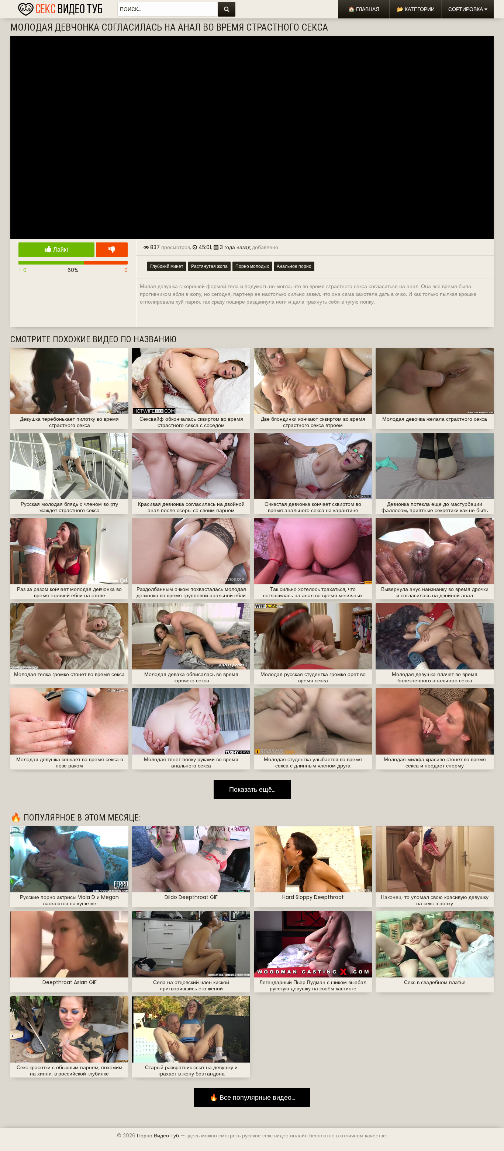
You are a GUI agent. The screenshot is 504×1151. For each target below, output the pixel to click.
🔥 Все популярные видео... (252, 1097)
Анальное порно (294, 266)
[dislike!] (112, 249)
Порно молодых (252, 266)
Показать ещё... (252, 789)
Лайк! (60, 249)
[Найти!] (226, 9)
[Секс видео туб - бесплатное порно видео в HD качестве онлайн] (60, 7)
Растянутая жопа (209, 266)
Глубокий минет (166, 266)
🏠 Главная (363, 9)
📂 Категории (416, 9)
